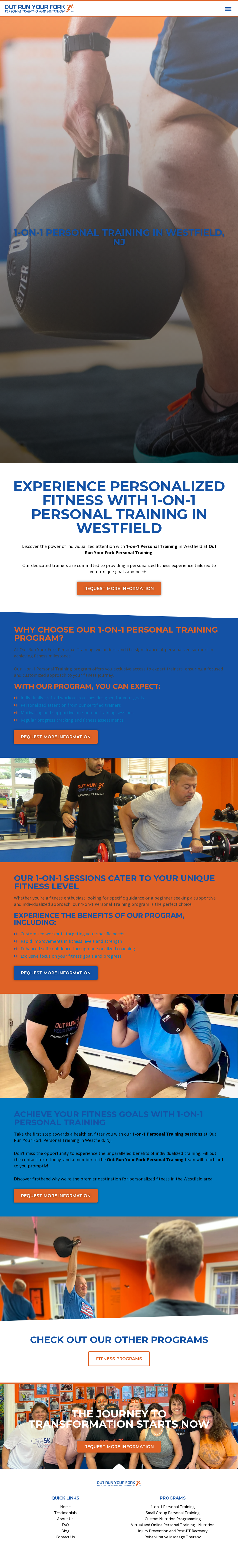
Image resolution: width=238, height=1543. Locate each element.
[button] (228, 8)
